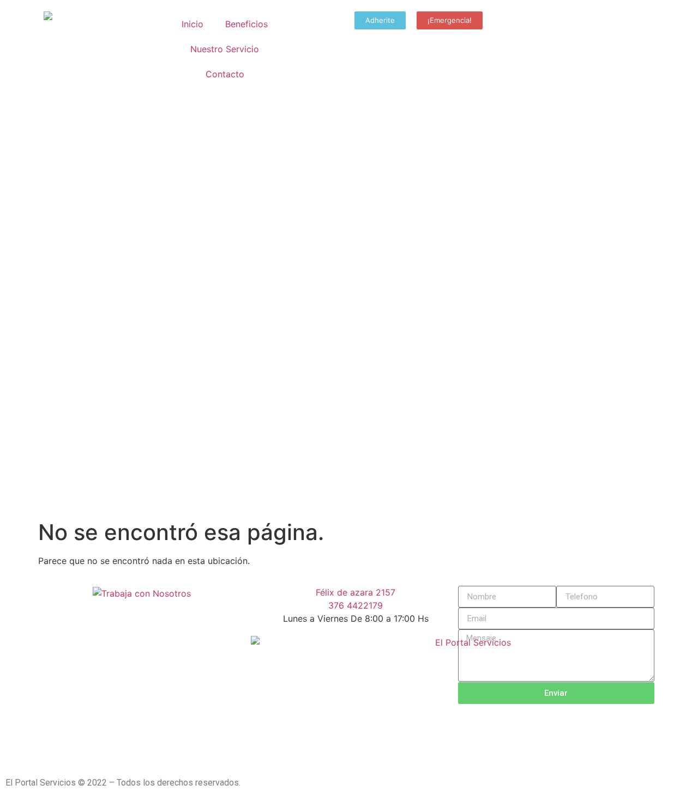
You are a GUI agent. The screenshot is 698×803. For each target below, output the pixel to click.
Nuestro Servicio (224, 49)
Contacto (225, 74)
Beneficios (246, 24)
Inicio (192, 24)
